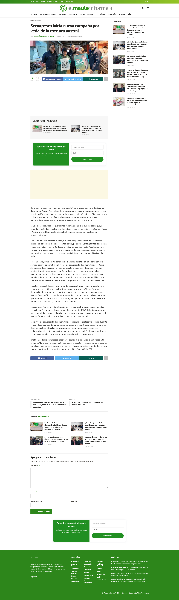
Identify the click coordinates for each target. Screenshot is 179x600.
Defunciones (75, 582)
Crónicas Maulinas (74, 572)
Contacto (43, 1)
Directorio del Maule (52, 1)
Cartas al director (74, 565)
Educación (87, 570)
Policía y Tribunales (88, 14)
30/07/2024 (60, 36)
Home (32, 20)
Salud (99, 571)
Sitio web (74, 501)
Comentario (35, 466)
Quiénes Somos (34, 1)
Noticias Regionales (48, 14)
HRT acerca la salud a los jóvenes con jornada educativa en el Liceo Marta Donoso (56, 439)
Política (102, 14)
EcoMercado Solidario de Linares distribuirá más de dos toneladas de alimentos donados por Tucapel (55, 128)
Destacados (71, 36)
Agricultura (75, 561)
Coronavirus (75, 569)
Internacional (88, 575)
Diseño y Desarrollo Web (131, 593)
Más (129, 14)
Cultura (73, 576)
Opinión (122, 14)
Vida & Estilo (101, 580)
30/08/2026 (89, 446)
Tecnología (101, 574)
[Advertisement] (69, 99)
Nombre (33, 492)
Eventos (87, 572)
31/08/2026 (47, 133)
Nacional (62, 14)
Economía (112, 14)
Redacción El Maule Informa (43, 36)
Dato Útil (74, 579)
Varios (99, 577)
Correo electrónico (37, 501)
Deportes (73, 14)
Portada (33, 14)
